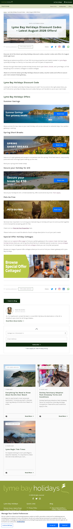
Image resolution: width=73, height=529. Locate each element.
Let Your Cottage (58, 2)
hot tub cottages (30, 245)
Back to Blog (12, 301)
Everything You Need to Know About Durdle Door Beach (18, 394)
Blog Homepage (5, 6)
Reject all (64, 525)
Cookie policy (21, 521)
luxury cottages (63, 243)
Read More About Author (14, 321)
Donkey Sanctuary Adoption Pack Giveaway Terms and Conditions (51, 395)
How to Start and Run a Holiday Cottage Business (59, 508)
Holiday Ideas (62, 6)
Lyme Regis (63, 60)
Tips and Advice (26, 46)
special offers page (19, 241)
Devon (46, 66)
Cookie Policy (33, 510)
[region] (36, 520)
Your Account (68, 2)
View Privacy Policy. (42, 348)
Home (5, 12)
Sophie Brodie (11, 46)
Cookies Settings (7, 525)
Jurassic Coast (52, 241)
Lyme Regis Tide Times (15, 449)
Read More (28, 416)
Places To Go (53, 6)
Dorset (51, 66)
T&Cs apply (56, 193)
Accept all (52, 525)
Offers (70, 6)
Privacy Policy (33, 508)
